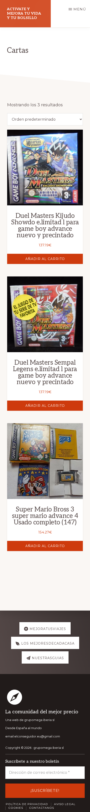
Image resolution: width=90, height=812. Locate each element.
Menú (79, 9)
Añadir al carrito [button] (45, 259)
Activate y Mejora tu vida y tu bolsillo (24, 13)
